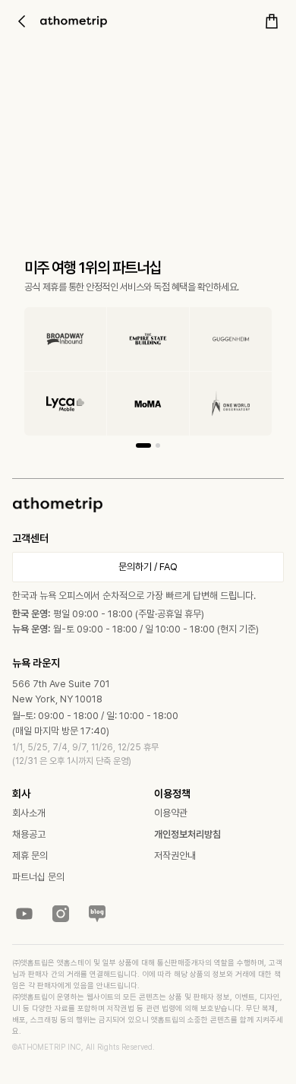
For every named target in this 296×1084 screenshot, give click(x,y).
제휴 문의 (30, 855)
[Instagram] (61, 914)
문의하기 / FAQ (148, 566)
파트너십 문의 (38, 877)
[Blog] (97, 914)
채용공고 (29, 834)
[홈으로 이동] (73, 21)
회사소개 (29, 813)
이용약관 (170, 813)
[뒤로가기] (21, 21)
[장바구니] (272, 21)
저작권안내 (175, 855)
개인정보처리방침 (187, 834)
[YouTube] (24, 914)
